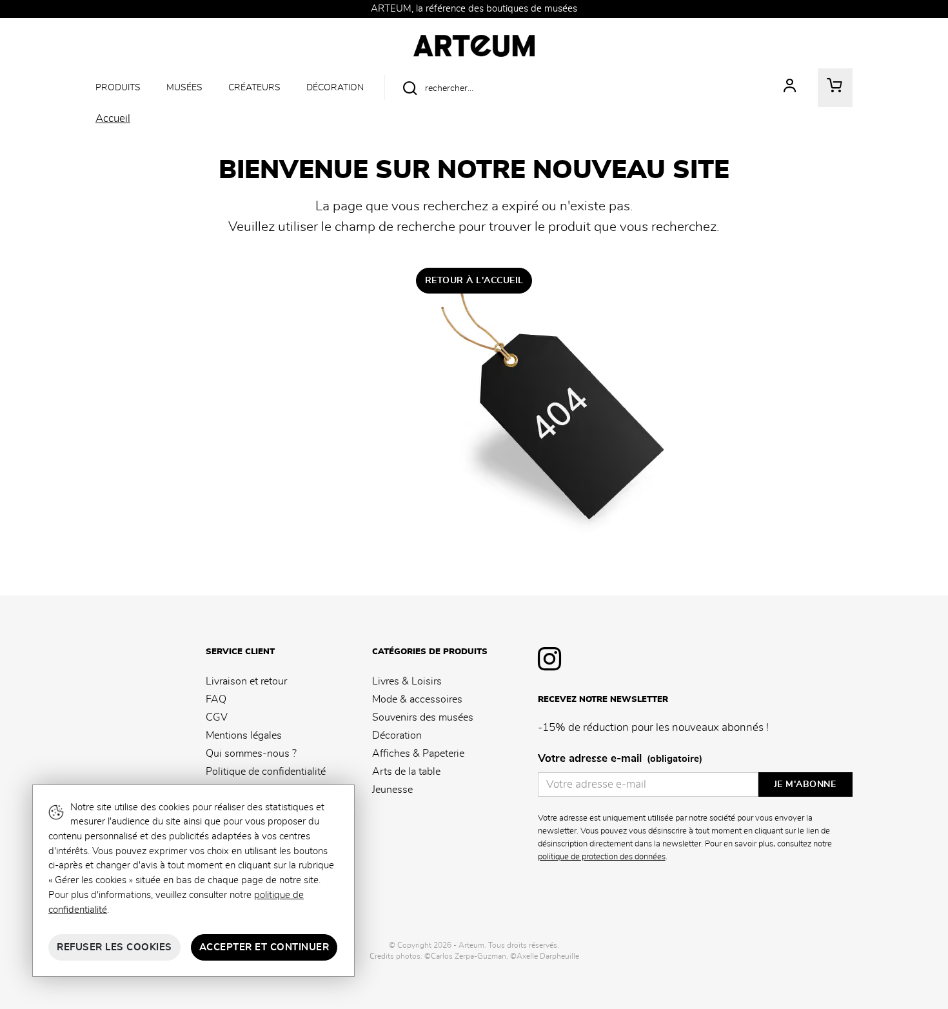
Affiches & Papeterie (418, 753)
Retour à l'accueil (474, 280)
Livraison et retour (246, 681)
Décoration (335, 87)
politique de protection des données (602, 856)
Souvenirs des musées (422, 717)
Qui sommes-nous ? (251, 753)
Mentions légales (244, 735)
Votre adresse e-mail (620, 759)
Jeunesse (392, 789)
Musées (184, 87)
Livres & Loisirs (407, 681)
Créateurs (254, 87)
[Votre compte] (790, 87)
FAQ (216, 699)
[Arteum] (473, 44)
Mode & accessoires (417, 699)
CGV (217, 717)
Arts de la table (406, 771)
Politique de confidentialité (266, 771)
